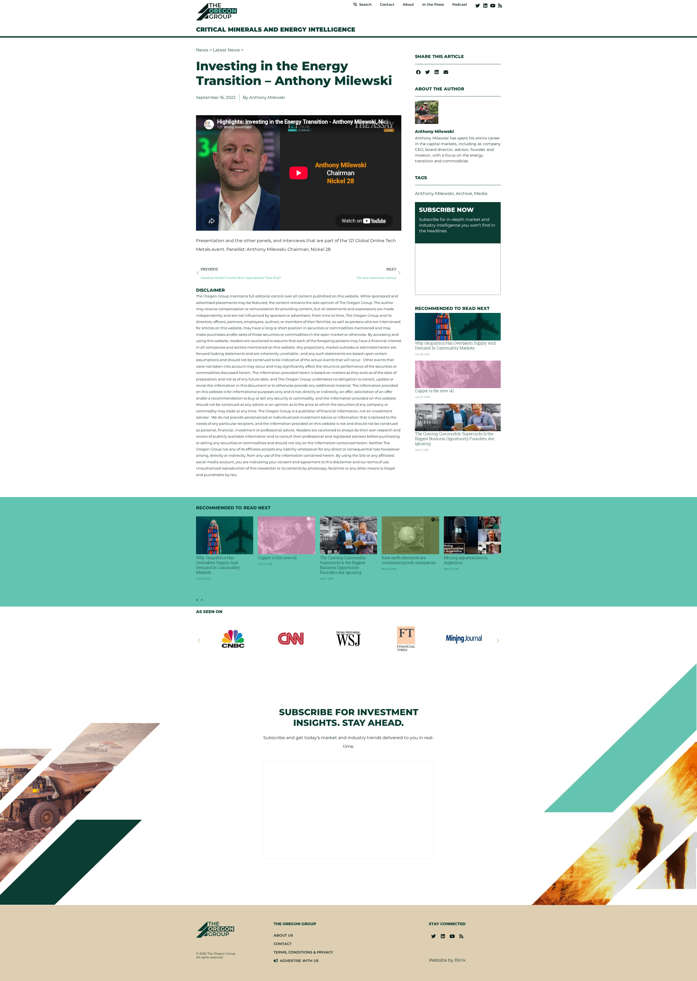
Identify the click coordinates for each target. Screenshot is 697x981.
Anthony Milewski (434, 193)
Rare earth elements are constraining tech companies (409, 560)
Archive (464, 193)
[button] (418, 72)
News (202, 50)
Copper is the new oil (434, 390)
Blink (460, 960)
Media (480, 193)
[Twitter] (477, 5)
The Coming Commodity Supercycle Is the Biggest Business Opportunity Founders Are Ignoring (454, 438)
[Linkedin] (485, 5)
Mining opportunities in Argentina (466, 560)
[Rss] (500, 5)
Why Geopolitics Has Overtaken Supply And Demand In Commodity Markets (455, 345)
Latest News (226, 50)
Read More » (210, 590)
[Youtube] (492, 5)
